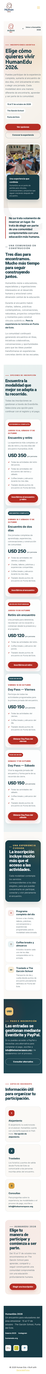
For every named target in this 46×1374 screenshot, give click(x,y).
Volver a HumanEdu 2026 (33, 28)
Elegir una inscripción (23, 1287)
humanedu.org (11, 1338)
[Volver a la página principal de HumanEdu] (11, 28)
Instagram (22, 1333)
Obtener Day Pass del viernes (23, 740)
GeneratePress (23, 1370)
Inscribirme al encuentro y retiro (23, 498)
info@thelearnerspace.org (18, 1050)
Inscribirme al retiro (23, 665)
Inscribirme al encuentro (23, 590)
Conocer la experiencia (23, 135)
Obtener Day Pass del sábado (23, 816)
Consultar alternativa (23, 1062)
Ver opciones (23, 127)
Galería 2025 (10, 1333)
